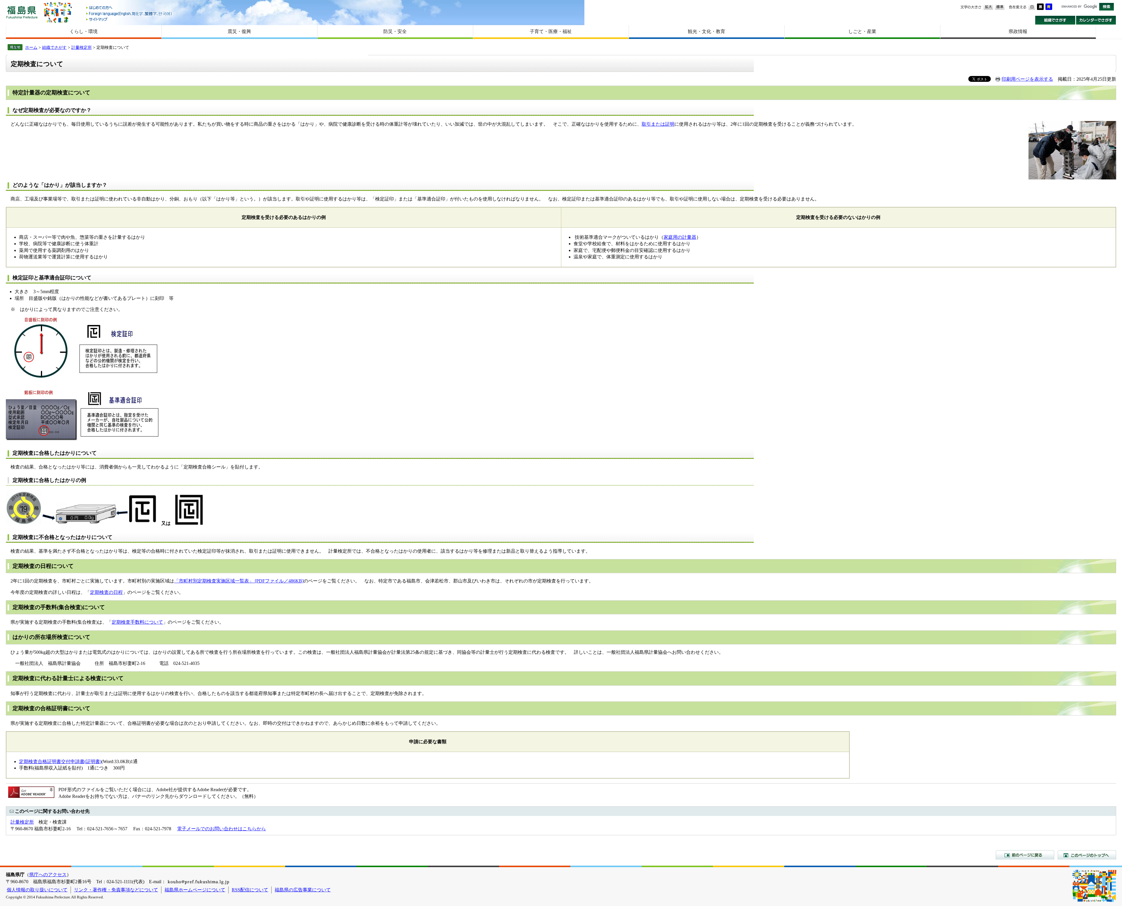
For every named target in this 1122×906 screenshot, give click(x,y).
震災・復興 (239, 31)
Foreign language (129, 13)
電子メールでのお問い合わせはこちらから (221, 828)
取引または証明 (658, 124)
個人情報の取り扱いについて (37, 889)
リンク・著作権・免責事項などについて (116, 889)
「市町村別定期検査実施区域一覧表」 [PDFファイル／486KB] (239, 580)
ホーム (31, 47)
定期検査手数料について (137, 622)
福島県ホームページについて (195, 889)
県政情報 (1018, 31)
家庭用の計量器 (680, 237)
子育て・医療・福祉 (551, 31)
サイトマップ (129, 19)
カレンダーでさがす (1096, 20)
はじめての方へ (129, 8)
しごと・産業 (862, 31)
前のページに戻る (1025, 855)
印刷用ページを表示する (1027, 79)
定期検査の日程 (106, 592)
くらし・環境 (84, 31)
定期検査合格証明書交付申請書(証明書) (60, 761)
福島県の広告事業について (303, 889)
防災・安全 (395, 31)
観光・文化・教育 (706, 31)
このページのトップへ (1087, 855)
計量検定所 (81, 47)
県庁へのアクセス (48, 874)
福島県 (22, 12)
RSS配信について (250, 889)
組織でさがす (1055, 20)
